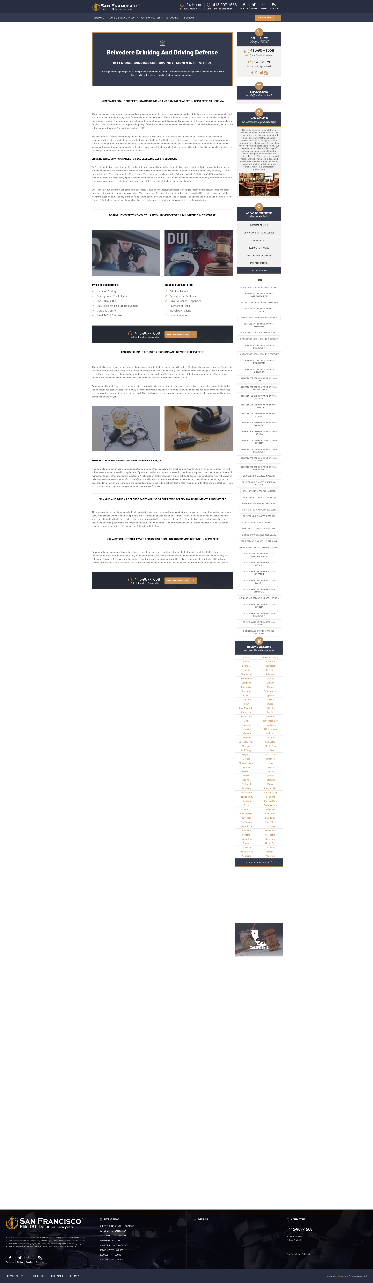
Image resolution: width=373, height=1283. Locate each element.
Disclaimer (57, 1276)
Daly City (246, 699)
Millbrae (270, 750)
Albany (246, 657)
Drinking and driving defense (106, 386)
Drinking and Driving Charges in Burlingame (259, 632)
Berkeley (270, 670)
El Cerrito (270, 708)
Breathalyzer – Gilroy (111, 1250)
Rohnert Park (270, 801)
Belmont (246, 666)
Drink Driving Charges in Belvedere (259, 510)
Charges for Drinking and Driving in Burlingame (259, 468)
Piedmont (246, 784)
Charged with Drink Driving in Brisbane (259, 354)
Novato (270, 767)
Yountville (270, 856)
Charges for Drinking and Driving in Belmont (259, 415)
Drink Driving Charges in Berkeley (259, 522)
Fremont (270, 716)
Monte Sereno (270, 754)
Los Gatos (270, 742)
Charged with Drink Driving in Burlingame (259, 361)
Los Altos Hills (246, 742)
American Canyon (270, 657)
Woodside (246, 856)
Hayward (246, 725)
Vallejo (270, 847)
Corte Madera (270, 691)
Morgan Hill (270, 759)
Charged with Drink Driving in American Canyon (259, 294)
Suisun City (246, 839)
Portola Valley (270, 792)
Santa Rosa (246, 826)
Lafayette (246, 733)
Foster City (246, 716)
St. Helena (270, 835)
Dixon (246, 704)
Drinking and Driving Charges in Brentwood (259, 614)
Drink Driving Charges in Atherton (259, 497)
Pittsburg (246, 788)
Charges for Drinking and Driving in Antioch (259, 397)
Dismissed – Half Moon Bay (114, 1245)
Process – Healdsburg (112, 1260)
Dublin (270, 704)
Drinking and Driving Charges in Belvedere (259, 590)
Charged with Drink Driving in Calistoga (259, 370)
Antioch (246, 661)
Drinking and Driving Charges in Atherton (259, 572)
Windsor (270, 851)
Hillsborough (270, 729)
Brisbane (270, 674)
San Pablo (246, 818)
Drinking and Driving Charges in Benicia (259, 598)
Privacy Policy (14, 1276)
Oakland (246, 771)
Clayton (270, 682)
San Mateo (270, 813)
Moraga (246, 759)
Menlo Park (270, 746)
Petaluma (270, 780)
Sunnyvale (270, 839)
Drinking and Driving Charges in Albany (259, 547)
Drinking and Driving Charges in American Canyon (259, 555)
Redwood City (246, 797)
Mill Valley (246, 750)
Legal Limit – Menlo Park (113, 1235)
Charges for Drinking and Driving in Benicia (259, 432)
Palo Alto (246, 780)
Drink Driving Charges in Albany (259, 476)
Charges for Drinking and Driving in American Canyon (259, 388)
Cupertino (270, 695)
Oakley (270, 771)
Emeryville (246, 712)
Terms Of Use (37, 1276)
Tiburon (246, 843)
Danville (270, 699)
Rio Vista (246, 801)
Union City (270, 843)
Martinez (246, 746)
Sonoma (246, 835)
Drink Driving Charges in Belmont (259, 503)
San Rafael (270, 818)
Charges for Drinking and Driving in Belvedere (259, 424)
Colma (270, 687)
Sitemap (74, 1276)
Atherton (270, 661)
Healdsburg (270, 725)
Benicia (246, 670)
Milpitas (246, 754)
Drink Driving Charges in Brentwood (259, 529)
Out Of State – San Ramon (113, 1231)
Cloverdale (246, 687)
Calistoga (270, 678)
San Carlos (246, 809)
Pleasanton (246, 792)
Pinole (270, 784)
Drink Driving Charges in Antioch (259, 491)
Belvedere (189, 555)
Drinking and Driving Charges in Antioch (259, 563)
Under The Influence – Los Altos (117, 1226)
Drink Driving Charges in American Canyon (259, 483)
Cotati (246, 695)
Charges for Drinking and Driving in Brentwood (259, 450)
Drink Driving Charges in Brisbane (259, 535)
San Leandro (246, 813)
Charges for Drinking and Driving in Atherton (259, 406)
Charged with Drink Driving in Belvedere (259, 325)
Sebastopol (270, 830)
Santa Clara (270, 822)
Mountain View (246, 763)
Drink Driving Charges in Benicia (259, 516)
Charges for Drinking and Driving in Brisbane (259, 459)
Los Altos (270, 737)
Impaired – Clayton (110, 1240)
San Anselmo (270, 805)
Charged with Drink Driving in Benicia (259, 333)
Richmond (270, 797)
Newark (246, 767)
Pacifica (270, 775)
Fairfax (270, 712)
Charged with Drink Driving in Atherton (259, 310)
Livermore (246, 737)
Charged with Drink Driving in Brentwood (259, 346)
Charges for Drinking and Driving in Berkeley (259, 441)
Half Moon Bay (270, 720)
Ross (246, 805)
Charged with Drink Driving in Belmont (259, 317)
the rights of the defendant (161, 200)
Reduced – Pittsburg (110, 1255)
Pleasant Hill (270, 788)
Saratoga (270, 826)
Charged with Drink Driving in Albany (259, 287)
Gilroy (246, 720)
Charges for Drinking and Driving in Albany (259, 379)
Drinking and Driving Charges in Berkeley (259, 605)
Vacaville (246, 847)
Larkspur (270, 733)
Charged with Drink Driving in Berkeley (259, 339)
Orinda (246, 775)
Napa (270, 763)
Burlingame (246, 678)
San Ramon (246, 822)
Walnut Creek (246, 851)
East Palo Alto (246, 708)
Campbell (246, 682)
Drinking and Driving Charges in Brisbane (259, 623)
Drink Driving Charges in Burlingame (259, 541)
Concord (246, 691)
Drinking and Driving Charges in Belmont (259, 581)
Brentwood (246, 674)
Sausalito (246, 830)
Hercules (246, 729)
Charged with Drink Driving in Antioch (259, 302)
